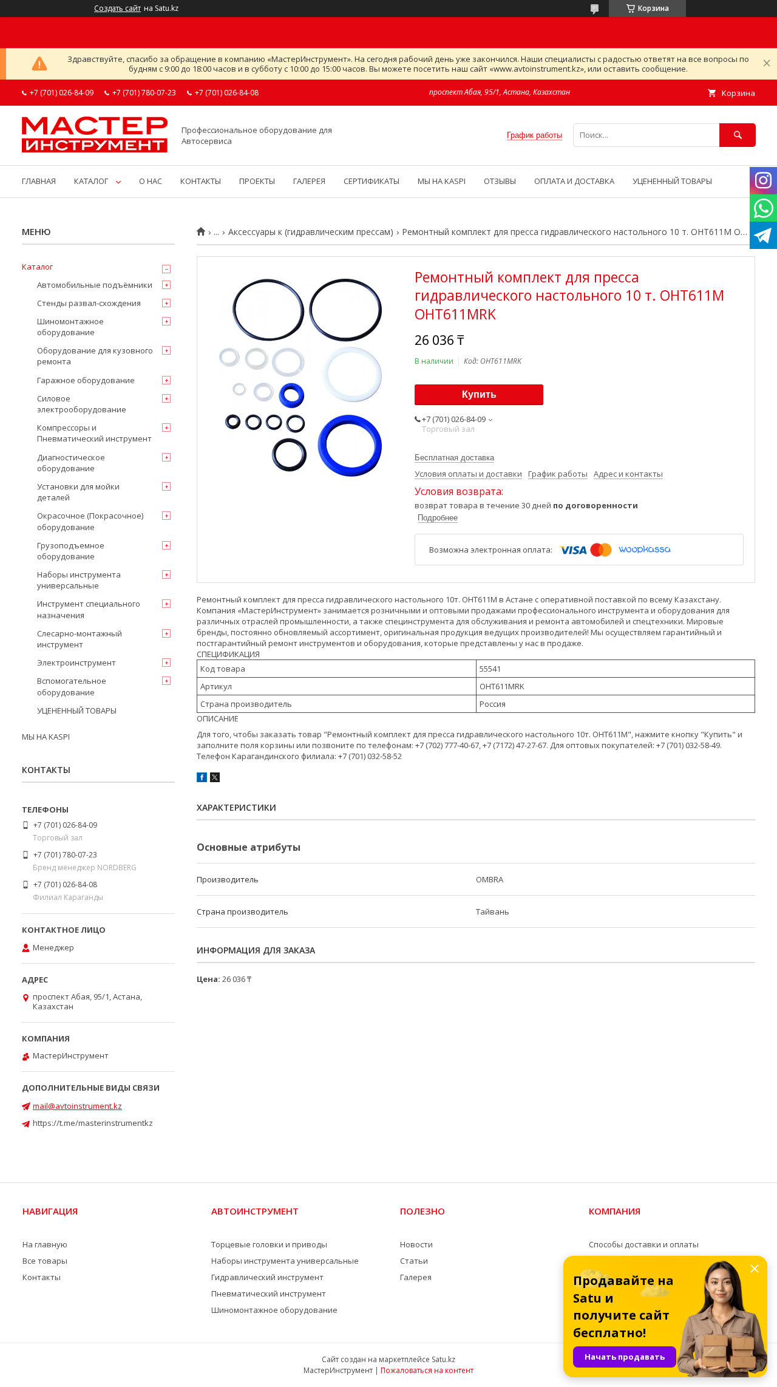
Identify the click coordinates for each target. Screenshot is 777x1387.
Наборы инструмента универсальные (79, 580)
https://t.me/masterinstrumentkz (93, 1123)
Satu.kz (443, 1359)
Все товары (44, 1260)
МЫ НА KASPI (442, 181)
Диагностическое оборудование (71, 463)
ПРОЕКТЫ (257, 181)
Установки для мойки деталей (78, 492)
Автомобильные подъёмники (94, 284)
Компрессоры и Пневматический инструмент (94, 433)
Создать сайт (117, 8)
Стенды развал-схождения (89, 303)
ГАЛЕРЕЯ (309, 181)
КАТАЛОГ (91, 181)
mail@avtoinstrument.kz (77, 1106)
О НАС (150, 181)
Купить (479, 394)
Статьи (414, 1260)
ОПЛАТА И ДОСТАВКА (574, 181)
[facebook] (202, 779)
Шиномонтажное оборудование (70, 327)
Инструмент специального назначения (88, 609)
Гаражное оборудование (86, 380)
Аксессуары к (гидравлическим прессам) (310, 232)
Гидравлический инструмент (267, 1277)
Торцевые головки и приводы (269, 1244)
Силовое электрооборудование (81, 404)
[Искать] (737, 135)
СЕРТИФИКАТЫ (371, 181)
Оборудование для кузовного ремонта (95, 356)
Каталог (37, 266)
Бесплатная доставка (454, 457)
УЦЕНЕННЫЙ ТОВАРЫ (672, 181)
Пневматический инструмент (268, 1293)
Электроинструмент (76, 662)
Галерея (416, 1277)
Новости (416, 1244)
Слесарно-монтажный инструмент (79, 639)
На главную (44, 1244)
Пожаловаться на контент (427, 1370)
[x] (215, 779)
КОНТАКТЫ (200, 181)
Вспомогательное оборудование (71, 686)
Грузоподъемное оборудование (70, 551)
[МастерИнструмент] (95, 149)
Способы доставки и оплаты (644, 1244)
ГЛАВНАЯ (39, 181)
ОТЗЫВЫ (500, 181)
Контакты (41, 1277)
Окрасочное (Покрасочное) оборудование (90, 521)
